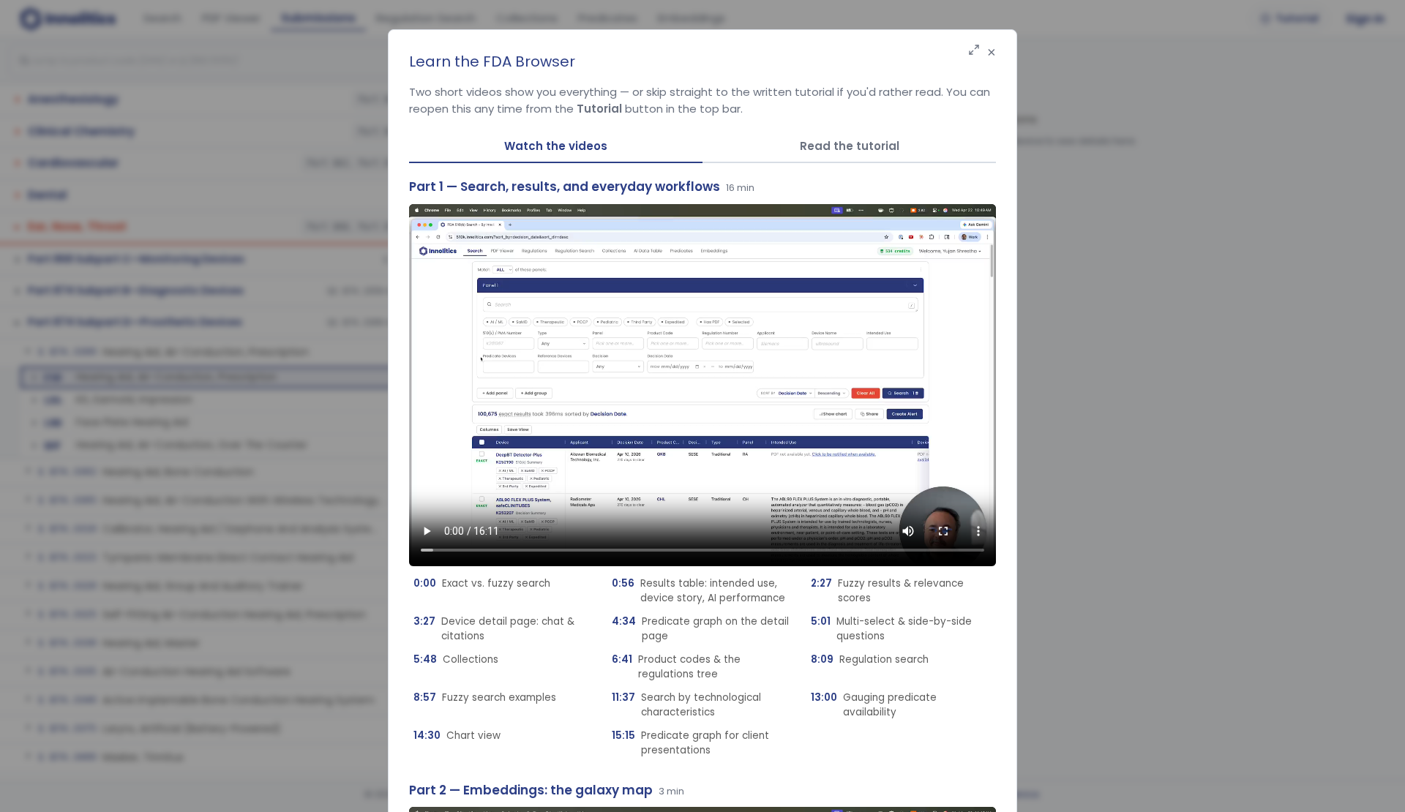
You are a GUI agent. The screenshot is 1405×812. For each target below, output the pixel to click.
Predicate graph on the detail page (700, 628)
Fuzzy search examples (484, 697)
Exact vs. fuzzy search (481, 583)
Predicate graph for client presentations (690, 743)
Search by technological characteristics (686, 705)
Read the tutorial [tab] (849, 146)
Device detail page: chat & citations (493, 628)
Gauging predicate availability (874, 705)
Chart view (457, 736)
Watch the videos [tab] (555, 146)
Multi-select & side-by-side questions (891, 628)
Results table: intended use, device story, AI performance (698, 590)
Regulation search (870, 659)
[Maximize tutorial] (974, 50)
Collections (455, 659)
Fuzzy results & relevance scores (887, 590)
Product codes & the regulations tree (676, 667)
